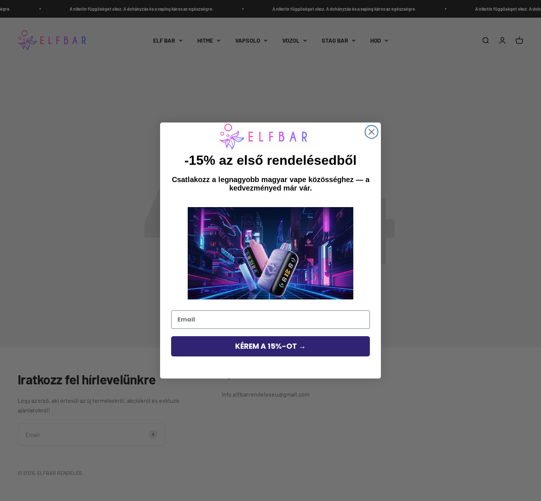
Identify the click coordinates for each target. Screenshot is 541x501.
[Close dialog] (371, 131)
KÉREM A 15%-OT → (270, 346)
